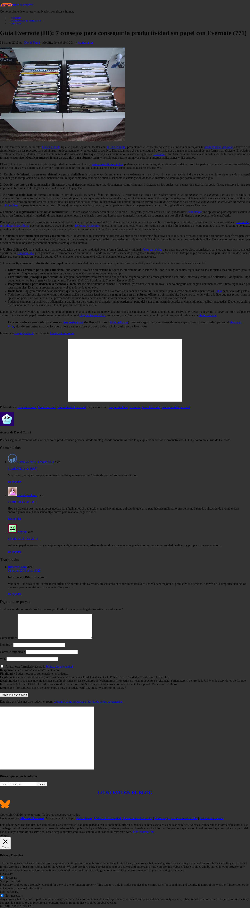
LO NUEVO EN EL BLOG (125, 792)
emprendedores (27, 407)
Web (3, 659)
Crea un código (152, 249)
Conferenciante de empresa (16, 4)
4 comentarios (84, 42)
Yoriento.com (73, 322)
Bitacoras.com (17, 567)
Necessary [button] (6, 873)
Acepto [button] (4, 835)
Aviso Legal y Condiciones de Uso (175, 818)
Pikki (218, 291)
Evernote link (25, 253)
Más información (143, 831)
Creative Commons (62, 333)
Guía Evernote (51, 147)
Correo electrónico (12, 652)
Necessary (11, 877)
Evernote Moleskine (87, 225)
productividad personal (218, 147)
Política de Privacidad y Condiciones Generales (123, 818)
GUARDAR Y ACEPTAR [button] (17, 906)
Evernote (159, 154)
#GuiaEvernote (116, 147)
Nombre (6, 644)
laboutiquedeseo (27, 495)
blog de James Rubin (92, 315)
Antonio (22, 532)
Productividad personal (71, 407)
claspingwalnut (24, 333)
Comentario (8, 637)
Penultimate (194, 212)
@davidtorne (119, 322)
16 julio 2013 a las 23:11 (23, 538)
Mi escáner (11, 205)
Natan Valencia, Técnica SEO (35, 462)
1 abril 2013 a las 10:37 (22, 468)
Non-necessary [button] (9, 891)
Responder (14, 482)
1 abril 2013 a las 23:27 (22, 501)
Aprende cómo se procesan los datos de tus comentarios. (88, 701)
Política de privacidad (59, 666)
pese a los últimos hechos (107, 164)
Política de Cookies (211, 818)
